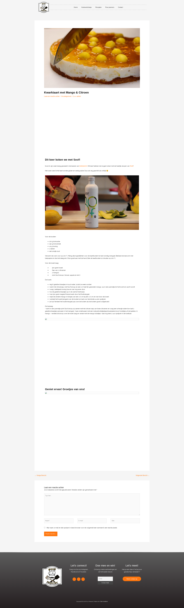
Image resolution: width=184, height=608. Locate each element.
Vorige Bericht (40, 475)
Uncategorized (66, 96)
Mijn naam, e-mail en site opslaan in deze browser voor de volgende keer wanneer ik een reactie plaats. (82, 528)
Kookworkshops (86, 7)
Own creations (104, 601)
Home (76, 7)
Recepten (98, 7)
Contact (120, 7)
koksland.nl (83, 166)
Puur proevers (109, 7)
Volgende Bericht (142, 475)
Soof (131, 166)
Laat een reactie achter (52, 96)
